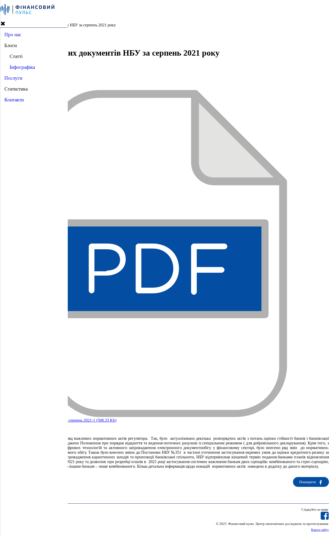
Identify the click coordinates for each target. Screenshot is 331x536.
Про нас (12, 34)
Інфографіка (22, 67)
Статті (16, 56)
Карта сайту (320, 530)
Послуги (13, 78)
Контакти (14, 99)
